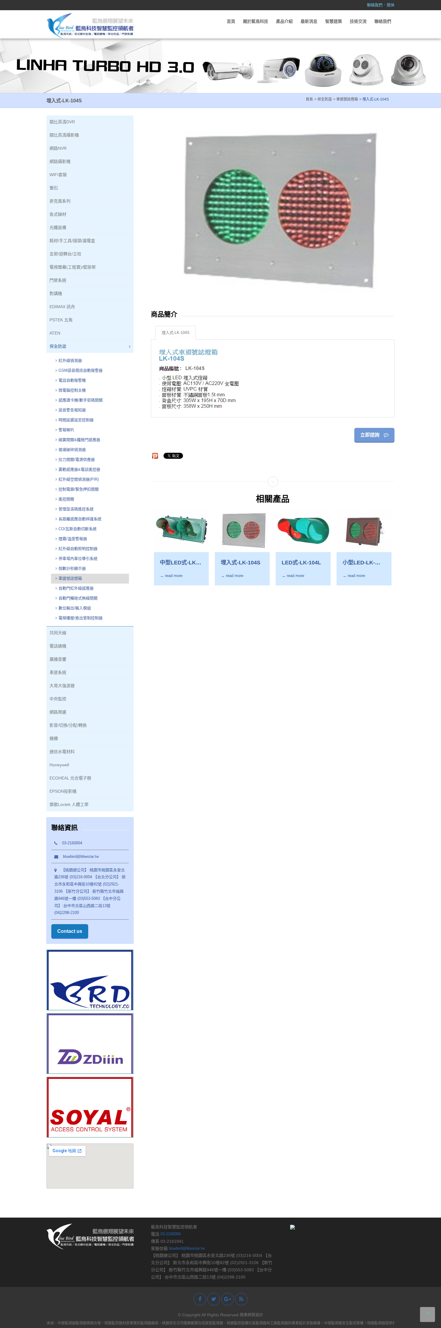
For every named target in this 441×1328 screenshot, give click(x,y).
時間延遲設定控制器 (76, 420)
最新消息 (309, 21)
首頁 (231, 21)
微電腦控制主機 (72, 390)
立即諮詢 (370, 434)
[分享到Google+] (227, 1299)
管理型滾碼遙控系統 (76, 509)
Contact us (69, 931)
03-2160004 (69, 843)
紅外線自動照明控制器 (78, 548)
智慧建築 (333, 21)
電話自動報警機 (72, 380)
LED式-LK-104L (301, 563)
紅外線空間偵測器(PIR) (78, 479)
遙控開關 (66, 499)
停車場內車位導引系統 (78, 558)
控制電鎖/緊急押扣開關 (78, 489)
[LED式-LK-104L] (303, 530)
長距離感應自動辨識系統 (79, 519)
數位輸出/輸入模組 (74, 608)
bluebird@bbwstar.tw (78, 856)
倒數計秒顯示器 (72, 568)
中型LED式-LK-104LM (179, 563)
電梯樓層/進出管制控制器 (80, 618)
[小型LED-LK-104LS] (364, 530)
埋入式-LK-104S (176, 332)
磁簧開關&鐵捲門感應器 (79, 439)
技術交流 (358, 21)
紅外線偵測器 (70, 360)
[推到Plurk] (155, 456)
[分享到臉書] (200, 1299)
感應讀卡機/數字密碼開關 (80, 400)
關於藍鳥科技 (255, 21)
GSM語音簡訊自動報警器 (80, 370)
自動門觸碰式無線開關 (78, 598)
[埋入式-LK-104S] (242, 530)
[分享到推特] (213, 1299)
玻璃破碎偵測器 (72, 449)
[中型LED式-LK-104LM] (181, 530)
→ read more (171, 575)
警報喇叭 (66, 430)
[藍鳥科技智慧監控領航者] (90, 25)
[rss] (241, 1299)
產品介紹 (284, 21)
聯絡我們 (374, 5)
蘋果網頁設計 (251, 1314)
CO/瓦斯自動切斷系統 (78, 529)
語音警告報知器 (72, 410)
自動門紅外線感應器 (76, 588)
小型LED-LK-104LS (359, 563)
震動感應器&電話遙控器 (79, 469)
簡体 (390, 5)
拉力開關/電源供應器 (76, 459)
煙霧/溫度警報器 (72, 538)
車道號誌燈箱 (70, 578)
